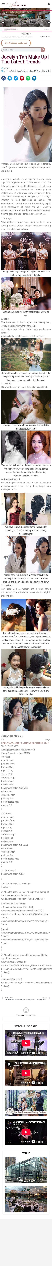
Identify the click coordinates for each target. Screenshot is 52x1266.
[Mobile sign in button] (49, 4)
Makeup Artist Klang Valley (15, 71)
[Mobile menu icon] (3, 4)
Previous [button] (3, 23)
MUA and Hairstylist (42, 71)
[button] (3, 78)
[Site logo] (16, 4)
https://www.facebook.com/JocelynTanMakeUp (25, 743)
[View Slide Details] (26, 23)
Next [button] (49, 23)
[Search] (43, 50)
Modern (30, 71)
